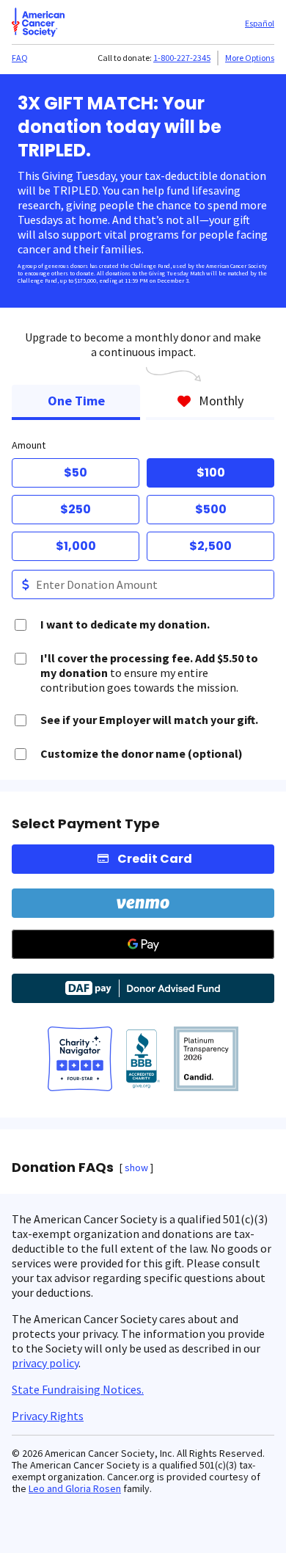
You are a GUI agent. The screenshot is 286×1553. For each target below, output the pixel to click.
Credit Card (154, 858)
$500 (211, 509)
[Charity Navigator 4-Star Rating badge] (80, 1060)
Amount (28, 445)
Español (259, 23)
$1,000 (76, 545)
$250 (75, 509)
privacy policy (45, 1362)
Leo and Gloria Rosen (75, 1488)
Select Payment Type (86, 824)
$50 (75, 472)
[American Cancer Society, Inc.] (206, 1060)
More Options (249, 57)
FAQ (20, 57)
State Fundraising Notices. (78, 1389)
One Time (76, 400)
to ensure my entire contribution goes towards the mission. (149, 673)
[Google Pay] (143, 944)
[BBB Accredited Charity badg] (143, 1060)
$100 (211, 472)
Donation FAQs (63, 1167)
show (136, 1167)
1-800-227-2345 (181, 57)
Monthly (221, 400)
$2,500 (210, 545)
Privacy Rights (48, 1415)
